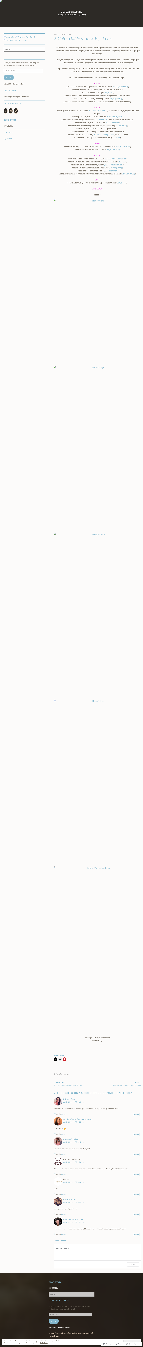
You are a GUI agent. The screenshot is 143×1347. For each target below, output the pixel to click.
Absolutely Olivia (70, 1139)
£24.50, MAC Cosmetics (115, 158)
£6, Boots (109, 92)
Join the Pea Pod (59, 1300)
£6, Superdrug (111, 170)
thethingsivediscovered (73, 1219)
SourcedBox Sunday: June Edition (127, 1084)
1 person (63, 1114)
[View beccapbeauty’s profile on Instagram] (11, 111)
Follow (8, 78)
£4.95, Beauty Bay (114, 116)
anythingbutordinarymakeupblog (78, 1119)
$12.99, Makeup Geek (113, 164)
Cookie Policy (44, 1343)
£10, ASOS (122, 161)
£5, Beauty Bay (121, 125)
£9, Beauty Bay (102, 119)
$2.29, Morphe (112, 122)
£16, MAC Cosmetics (98, 110)
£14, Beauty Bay (128, 173)
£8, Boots (116, 137)
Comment (133, 1264)
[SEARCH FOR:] (24, 49)
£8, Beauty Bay (113, 149)
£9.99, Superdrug (115, 167)
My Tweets (8, 139)
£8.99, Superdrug (120, 86)
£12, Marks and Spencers (103, 134)
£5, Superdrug (116, 98)
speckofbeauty (69, 1199)
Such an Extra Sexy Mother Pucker (68, 1084)
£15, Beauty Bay (123, 146)
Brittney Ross (69, 1099)
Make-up (66, 1074)
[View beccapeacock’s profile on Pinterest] (16, 111)
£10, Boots (121, 182)
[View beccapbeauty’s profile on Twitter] (6, 111)
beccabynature (71, 11)
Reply (136, 1114)
